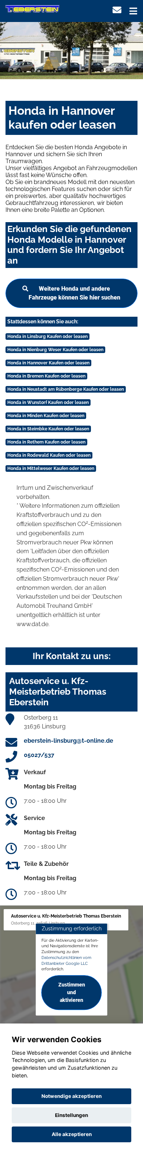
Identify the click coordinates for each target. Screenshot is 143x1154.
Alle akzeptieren (72, 1134)
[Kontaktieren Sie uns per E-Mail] (117, 10)
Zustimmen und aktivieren (71, 992)
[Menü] (133, 11)
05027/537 (39, 754)
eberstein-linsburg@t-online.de (68, 740)
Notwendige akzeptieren (71, 1096)
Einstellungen (71, 1115)
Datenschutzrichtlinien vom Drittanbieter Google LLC (66, 960)
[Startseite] (32, 8)
